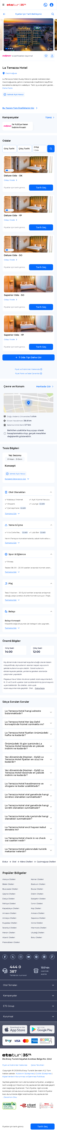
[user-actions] (52, 5)
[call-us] (46, 5)
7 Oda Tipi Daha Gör (30, 357)
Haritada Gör (43, 386)
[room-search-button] (51, 148)
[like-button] (46, 55)
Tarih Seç (41, 187)
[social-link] (4, 956)
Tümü (48, 117)
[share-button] (52, 55)
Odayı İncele (9, 180)
